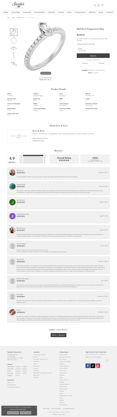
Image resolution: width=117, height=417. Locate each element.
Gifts (69, 12)
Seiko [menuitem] (61, 398)
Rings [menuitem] (35, 364)
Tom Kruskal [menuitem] (63, 405)
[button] (95, 5)
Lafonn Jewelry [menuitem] (64, 384)
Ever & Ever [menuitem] (63, 373)
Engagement (39, 12)
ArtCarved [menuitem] (63, 359)
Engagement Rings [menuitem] (39, 355)
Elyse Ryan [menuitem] (62, 370)
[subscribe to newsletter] (107, 360)
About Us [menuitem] (10, 382)
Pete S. (19, 310)
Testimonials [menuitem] (11, 385)
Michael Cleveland (23, 279)
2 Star (20, 161)
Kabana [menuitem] (61, 382)
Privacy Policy (46, 408)
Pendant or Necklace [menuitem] (40, 359)
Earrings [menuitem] (36, 361)
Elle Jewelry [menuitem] (63, 368)
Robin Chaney (21, 228)
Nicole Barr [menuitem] (63, 389)
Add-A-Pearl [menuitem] (63, 355)
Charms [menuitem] (35, 370)
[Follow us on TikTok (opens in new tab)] (92, 365)
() (45, 155)
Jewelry (51, 12)
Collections (80, 12)
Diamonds (27, 12)
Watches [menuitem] (36, 375)
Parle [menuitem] (61, 393)
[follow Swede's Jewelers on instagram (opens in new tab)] (98, 365)
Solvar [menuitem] (61, 400)
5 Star (20, 155)
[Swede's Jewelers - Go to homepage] (19, 5)
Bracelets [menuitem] (36, 366)
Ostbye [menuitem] (61, 391)
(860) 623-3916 (45, 80)
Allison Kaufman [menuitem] (65, 357)
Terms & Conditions (56, 408)
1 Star (20, 162)
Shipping (85, 63)
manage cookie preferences (18, 409)
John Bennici (21, 200)
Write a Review (58, 335)
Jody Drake (20, 259)
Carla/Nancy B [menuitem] (64, 366)
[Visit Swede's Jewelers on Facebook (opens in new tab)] (87, 365)
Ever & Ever (62, 95)
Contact (109, 12)
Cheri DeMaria (21, 244)
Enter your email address (93, 357)
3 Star (20, 159)
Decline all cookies (13, 412)
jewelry (13, 17)
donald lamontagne (23, 214)
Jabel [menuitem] (61, 377)
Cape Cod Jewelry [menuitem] (65, 361)
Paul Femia (20, 170)
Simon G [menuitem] (62, 402)
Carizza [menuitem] (61, 364)
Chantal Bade (21, 184)
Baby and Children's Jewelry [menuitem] (42, 373)
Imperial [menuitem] (62, 375)
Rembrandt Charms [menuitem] (65, 396)
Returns (101, 63)
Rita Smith (20, 294)
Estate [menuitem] (35, 357)
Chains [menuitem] (35, 368)
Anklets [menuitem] (36, 377)
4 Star (20, 157)
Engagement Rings (20, 17)
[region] (45, 48)
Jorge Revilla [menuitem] (63, 380)
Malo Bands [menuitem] (63, 386)
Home (6, 12)
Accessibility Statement (68, 408)
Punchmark (62, 414)
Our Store (15, 12)
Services (92, 12)
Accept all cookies (25, 412)
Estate (61, 12)
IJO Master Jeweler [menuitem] (13, 387)
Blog (101, 12)
